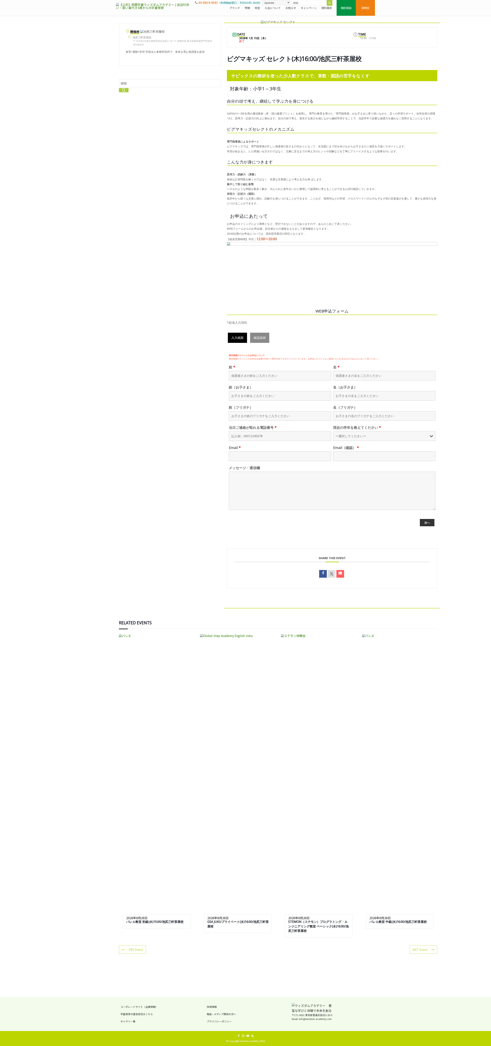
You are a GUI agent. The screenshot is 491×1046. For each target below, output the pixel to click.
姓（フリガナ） (241, 407)
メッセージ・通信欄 (244, 467)
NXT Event (420, 949)
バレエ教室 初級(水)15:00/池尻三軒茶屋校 (155, 922)
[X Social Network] (331, 574)
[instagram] (243, 1036)
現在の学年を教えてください (357, 427)
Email (235, 447)
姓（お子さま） (241, 387)
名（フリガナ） (345, 407)
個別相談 (346, 8)
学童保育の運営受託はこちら (136, 1014)
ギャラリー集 (127, 1021)
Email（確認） (346, 447)
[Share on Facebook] (323, 574)
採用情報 (212, 1007)
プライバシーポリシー (219, 1021)
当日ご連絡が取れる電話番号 (253, 427)
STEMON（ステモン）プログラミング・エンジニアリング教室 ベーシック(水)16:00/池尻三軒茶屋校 (318, 926)
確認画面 (260, 338)
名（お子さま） (345, 387)
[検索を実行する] (329, 3)
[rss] (252, 1036)
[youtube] (248, 1036)
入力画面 (237, 338)
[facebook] (238, 1036)
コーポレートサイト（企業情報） (139, 1007)
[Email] (340, 574)
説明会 (365, 8)
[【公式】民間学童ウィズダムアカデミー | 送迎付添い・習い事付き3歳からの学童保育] (154, 8)
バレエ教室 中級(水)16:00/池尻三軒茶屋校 (398, 922)
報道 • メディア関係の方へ (221, 1014)
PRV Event (136, 949)
